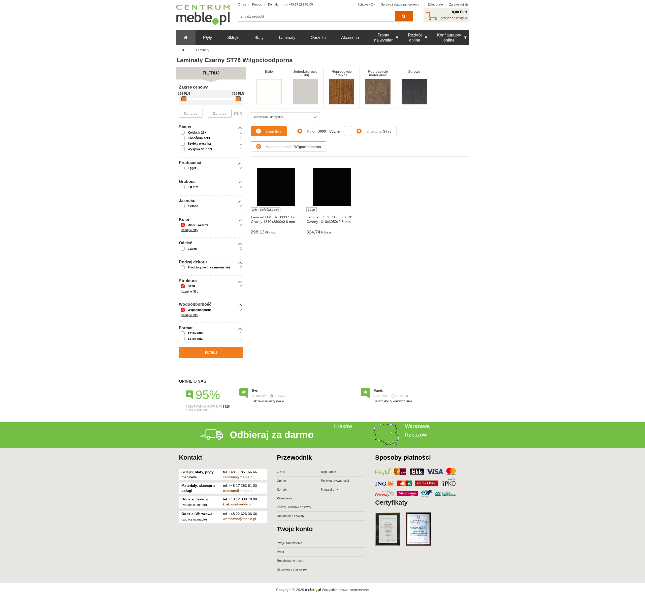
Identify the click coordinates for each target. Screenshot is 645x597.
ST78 (191, 286)
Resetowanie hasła (290, 561)
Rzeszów (416, 434)
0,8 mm (193, 187)
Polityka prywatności (335, 481)
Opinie (281, 481)
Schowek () (366, 4)
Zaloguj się (435, 4)
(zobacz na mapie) (194, 505)
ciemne (193, 206)
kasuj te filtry (189, 230)
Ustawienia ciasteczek (292, 569)
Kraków (343, 426)
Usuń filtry (274, 131)
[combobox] (285, 117)
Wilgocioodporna (200, 310)
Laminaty (287, 37)
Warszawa (417, 426)
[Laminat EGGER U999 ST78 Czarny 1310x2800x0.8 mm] (276, 187)
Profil (280, 552)
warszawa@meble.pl (239, 519)
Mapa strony (329, 489)
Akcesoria (350, 37)
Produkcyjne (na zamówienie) (209, 267)
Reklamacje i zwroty (290, 516)
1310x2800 (196, 333)
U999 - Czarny (198, 225)
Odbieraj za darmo (272, 434)
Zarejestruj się (459, 4)
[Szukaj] (403, 16)
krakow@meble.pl (237, 504)
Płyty (207, 37)
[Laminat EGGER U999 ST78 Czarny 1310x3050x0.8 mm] (331, 187)
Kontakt (273, 4)
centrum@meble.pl (238, 477)
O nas (242, 4)
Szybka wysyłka (199, 143)
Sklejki (233, 37)
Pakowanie (284, 498)
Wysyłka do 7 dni (200, 149)
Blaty (259, 37)
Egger (192, 168)
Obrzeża (318, 37)
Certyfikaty (391, 502)
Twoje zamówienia (289, 543)
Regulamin (328, 472)
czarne (193, 248)
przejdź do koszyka (454, 18)
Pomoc (257, 4)
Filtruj (211, 352)
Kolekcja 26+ (197, 132)
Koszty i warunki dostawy (294, 507)
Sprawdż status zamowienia (400, 4)
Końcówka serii (199, 138)
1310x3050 (196, 339)
